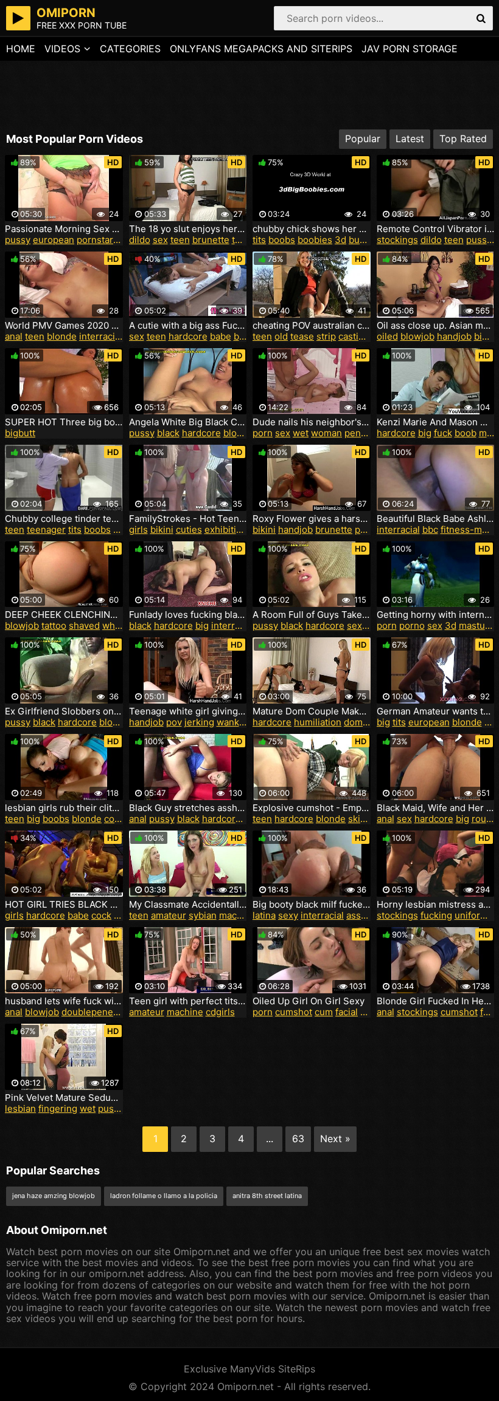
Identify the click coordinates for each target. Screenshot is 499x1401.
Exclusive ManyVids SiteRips (249, 1369)
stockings (397, 239)
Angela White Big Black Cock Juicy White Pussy (188, 422)
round (484, 818)
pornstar (95, 239)
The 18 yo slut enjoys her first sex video (188, 229)
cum (324, 1012)
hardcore (188, 336)
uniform (471, 915)
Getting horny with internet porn (436, 614)
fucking (436, 915)
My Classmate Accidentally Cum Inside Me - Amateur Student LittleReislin (188, 904)
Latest (410, 138)
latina (264, 915)
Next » (335, 1138)
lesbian (20, 1108)
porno (412, 625)
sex (160, 239)
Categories (130, 49)
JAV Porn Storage (409, 49)
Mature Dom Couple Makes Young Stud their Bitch (312, 711)
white (114, 625)
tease (302, 336)
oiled (387, 336)
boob (465, 433)
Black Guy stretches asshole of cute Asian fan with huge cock (188, 808)
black (168, 433)
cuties (189, 529)
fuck (443, 433)
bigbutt (20, 433)
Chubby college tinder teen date (64, 518)
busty (360, 239)
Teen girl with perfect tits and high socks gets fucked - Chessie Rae (188, 1001)
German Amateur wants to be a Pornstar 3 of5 (436, 711)
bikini (161, 529)
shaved (84, 625)
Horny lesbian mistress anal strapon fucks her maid (436, 904)
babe (220, 336)
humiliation (317, 722)
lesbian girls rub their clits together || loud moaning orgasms (64, 808)
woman (326, 433)
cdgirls (220, 1012)
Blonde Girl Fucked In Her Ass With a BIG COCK (436, 1001)
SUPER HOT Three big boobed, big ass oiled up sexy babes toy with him (64, 422)
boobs (281, 239)
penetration (369, 433)
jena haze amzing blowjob (53, 1195)
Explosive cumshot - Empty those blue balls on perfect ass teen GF (312, 808)
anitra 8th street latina (267, 1195)
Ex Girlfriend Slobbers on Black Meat (64, 711)
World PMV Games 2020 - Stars (64, 325)
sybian (203, 915)
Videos (62, 49)
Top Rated (463, 138)
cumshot (293, 1012)
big (424, 433)
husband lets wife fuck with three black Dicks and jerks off (64, 1001)
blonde (62, 336)
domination (368, 722)
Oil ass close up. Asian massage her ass (436, 325)
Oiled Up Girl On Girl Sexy (309, 1001)
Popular (362, 138)
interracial (100, 336)
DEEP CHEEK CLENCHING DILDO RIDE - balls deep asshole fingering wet (64, 614)
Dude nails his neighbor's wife (312, 422)
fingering (57, 1108)
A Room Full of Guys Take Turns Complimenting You (312, 614)
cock (114, 818)
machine (237, 915)
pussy (17, 239)
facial (346, 1012)
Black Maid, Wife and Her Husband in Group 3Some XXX (436, 808)
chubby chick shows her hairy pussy (312, 229)
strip (326, 336)
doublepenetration (101, 1012)
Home (20, 49)
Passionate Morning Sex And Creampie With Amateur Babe (64, 229)
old (281, 336)
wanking (235, 722)
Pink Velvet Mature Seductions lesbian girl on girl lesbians (64, 1097)
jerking (199, 722)
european (53, 239)
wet (301, 433)
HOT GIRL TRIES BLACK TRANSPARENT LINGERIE (64, 904)
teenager (46, 529)
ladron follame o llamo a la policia (163, 1195)
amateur (168, 915)
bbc (430, 529)
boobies (315, 239)
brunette (210, 239)
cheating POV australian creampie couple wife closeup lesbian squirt (312, 325)
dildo (139, 239)
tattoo (53, 625)
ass (353, 915)
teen (180, 239)
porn (263, 433)
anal (14, 336)
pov (363, 529)
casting (353, 336)
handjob (454, 336)
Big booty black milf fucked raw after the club (312, 904)
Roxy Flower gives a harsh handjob (312, 518)
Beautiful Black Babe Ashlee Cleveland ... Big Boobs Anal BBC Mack (436, 518)
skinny (362, 818)
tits (259, 239)
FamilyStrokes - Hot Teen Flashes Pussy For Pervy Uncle (188, 518)
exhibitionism (233, 529)
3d (340, 239)
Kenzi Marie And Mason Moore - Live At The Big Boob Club (436, 422)
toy (238, 239)
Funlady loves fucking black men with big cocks (188, 614)
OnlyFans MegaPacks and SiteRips (261, 49)
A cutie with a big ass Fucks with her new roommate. (188, 325)
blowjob (417, 336)
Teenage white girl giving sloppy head (188, 711)
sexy (357, 625)
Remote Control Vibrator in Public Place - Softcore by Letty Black (436, 229)
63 (298, 1138)
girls (138, 529)
